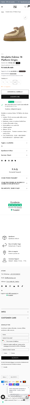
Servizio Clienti (6, 155)
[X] (6, 161)
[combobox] (3, 341)
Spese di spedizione (5, 65)
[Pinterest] (9, 161)
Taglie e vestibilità (7, 143)
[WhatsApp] (12, 161)
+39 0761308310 (15, 274)
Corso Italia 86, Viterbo (12, 281)
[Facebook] (2, 161)
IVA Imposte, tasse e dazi (10, 188)
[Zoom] (25, 17)
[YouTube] (15, 286)
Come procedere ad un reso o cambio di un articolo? (12, 183)
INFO (3, 312)
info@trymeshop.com (10, 278)
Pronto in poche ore (14, 253)
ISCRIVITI (15, 358)
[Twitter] (7, 286)
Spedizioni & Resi (7, 151)
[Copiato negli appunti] (16, 161)
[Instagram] (11, 286)
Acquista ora (15, 97)
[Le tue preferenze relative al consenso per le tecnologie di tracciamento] (2, 402)
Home (2, 12)
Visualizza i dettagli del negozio (13, 109)
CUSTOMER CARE (8, 318)
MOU (2, 54)
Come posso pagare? (9, 178)
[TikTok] (23, 286)
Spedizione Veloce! (14, 238)
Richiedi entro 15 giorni (15, 246)
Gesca (19, 400)
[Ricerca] (25, 7)
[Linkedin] (3, 290)
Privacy (12, 362)
